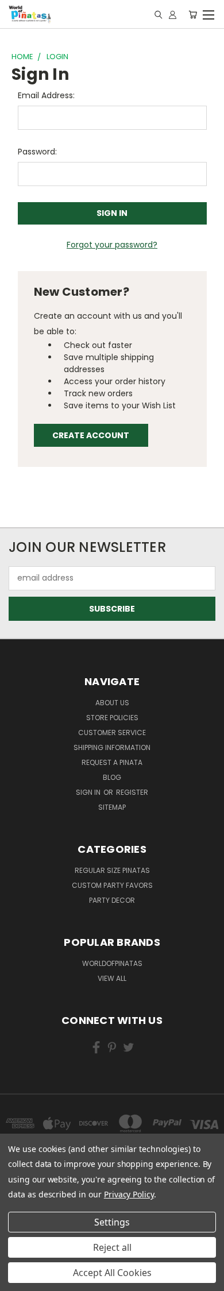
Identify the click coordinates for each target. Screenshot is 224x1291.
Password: (37, 151)
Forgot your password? (112, 244)
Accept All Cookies (112, 1272)
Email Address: (46, 95)
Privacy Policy (129, 1194)
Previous (17, 1271)
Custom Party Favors (112, 885)
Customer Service (112, 732)
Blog (112, 777)
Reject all (112, 1247)
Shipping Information (112, 747)
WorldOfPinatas (112, 963)
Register (132, 792)
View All (112, 978)
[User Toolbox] (173, 14)
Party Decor (112, 900)
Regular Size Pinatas (112, 870)
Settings (112, 1222)
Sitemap (112, 807)
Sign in (89, 792)
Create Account (90, 435)
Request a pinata (112, 762)
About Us (112, 703)
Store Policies (112, 717)
